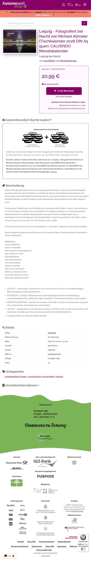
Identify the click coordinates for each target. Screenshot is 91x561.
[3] (56, 172)
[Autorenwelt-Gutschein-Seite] (17, 486)
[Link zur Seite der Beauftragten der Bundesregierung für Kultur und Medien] (74, 534)
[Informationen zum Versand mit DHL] (16, 469)
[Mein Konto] (63, 5)
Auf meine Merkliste (64, 97)
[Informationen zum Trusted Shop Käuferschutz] (45, 530)
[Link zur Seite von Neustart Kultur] (74, 523)
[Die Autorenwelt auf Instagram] (74, 463)
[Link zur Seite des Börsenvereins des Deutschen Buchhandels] (74, 538)
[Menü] (87, 534)
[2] (54, 172)
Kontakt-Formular (77, 511)
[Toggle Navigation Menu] (85, 5)
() (71, 5)
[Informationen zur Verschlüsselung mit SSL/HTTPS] (45, 507)
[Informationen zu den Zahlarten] (10, 507)
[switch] (83, 549)
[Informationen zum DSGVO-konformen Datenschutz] (45, 519)
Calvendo (52, 333)
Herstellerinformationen (22, 385)
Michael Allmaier (68, 61)
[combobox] (44, 23)
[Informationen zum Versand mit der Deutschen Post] (16, 463)
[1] (51, 172)
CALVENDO (49, 61)
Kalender (59, 377)
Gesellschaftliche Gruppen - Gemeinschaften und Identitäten (30, 377)
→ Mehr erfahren (42, 15)
